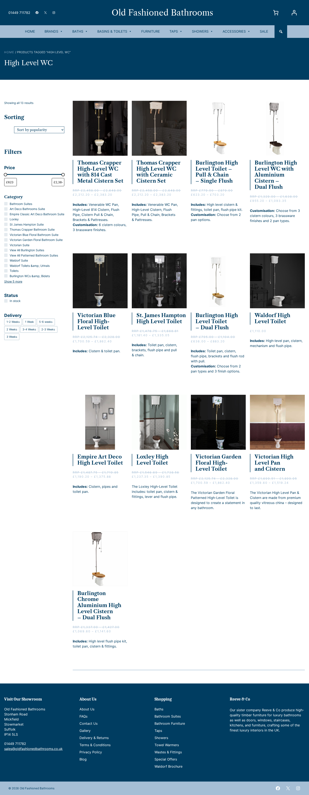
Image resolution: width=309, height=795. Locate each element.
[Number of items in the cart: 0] (275, 12)
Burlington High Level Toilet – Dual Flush (216, 321)
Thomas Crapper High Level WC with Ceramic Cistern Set (158, 172)
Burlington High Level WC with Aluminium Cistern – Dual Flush (276, 175)
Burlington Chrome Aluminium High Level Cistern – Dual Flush (99, 605)
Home (30, 31)
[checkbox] (13, 322)
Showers (200, 31)
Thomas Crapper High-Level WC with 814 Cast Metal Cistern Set (100, 172)
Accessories (234, 31)
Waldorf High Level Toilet (272, 318)
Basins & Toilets (112, 31)
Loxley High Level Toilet (152, 460)
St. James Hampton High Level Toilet (161, 318)
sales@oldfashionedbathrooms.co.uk (33, 749)
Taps (173, 31)
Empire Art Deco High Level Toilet (100, 460)
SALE (264, 31)
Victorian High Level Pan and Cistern (274, 463)
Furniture (150, 31)
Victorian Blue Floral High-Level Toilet (96, 321)
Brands (51, 31)
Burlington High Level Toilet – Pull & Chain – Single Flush (216, 172)
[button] (281, 31)
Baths (77, 31)
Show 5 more (13, 281)
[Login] (294, 12)
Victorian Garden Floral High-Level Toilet (218, 463)
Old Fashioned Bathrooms (162, 13)
